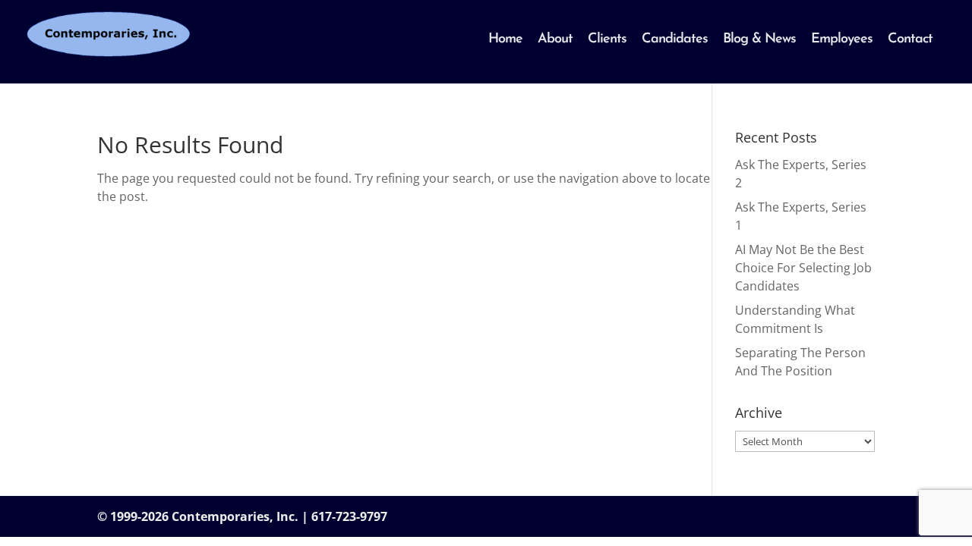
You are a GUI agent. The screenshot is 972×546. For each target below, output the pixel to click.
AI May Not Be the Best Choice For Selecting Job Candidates (803, 267)
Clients (607, 39)
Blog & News (759, 39)
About (555, 39)
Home (505, 39)
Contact (910, 39)
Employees (842, 39)
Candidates (675, 39)
